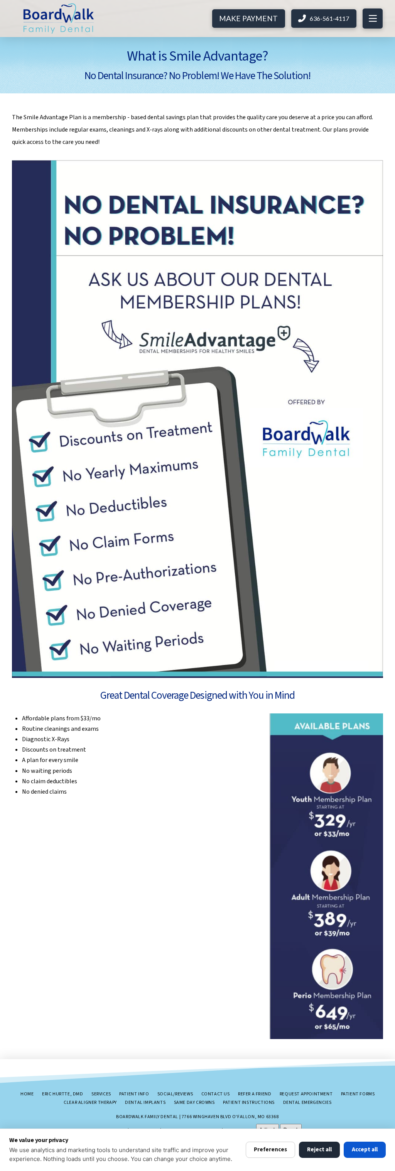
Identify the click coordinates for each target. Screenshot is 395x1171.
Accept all (365, 1150)
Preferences (270, 1150)
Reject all (319, 1150)
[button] (373, 18)
